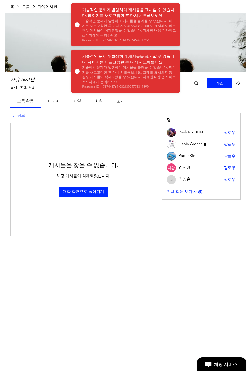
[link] (25, 101)
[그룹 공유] (238, 83)
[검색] (196, 83)
